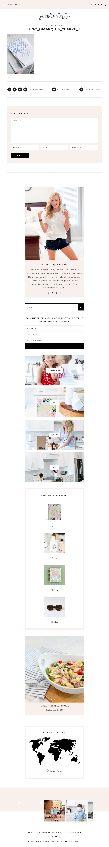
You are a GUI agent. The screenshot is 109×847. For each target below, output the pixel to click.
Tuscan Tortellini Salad (54, 706)
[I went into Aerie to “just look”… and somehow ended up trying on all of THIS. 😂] (32, 811)
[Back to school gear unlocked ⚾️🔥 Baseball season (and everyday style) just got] (76, 811)
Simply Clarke (54, 16)
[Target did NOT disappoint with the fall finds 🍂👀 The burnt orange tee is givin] (10, 811)
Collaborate (75, 832)
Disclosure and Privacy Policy (51, 832)
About (30, 832)
